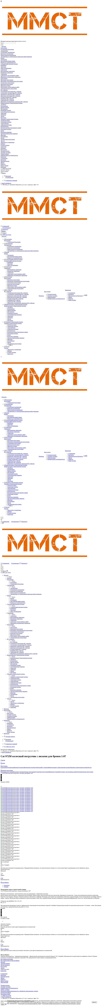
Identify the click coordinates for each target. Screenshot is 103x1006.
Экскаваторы (14, 588)
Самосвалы (13, 616)
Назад (10, 576)
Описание (6, 885)
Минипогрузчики (53, 772)
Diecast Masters (5, 882)
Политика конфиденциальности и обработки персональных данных (19, 991)
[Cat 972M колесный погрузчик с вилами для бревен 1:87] (17, 788)
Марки (2, 978)
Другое (12, 701)
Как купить (10, 713)
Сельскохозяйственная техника (18, 607)
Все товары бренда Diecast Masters (10, 960)
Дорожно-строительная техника (19, 677)
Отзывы (6, 886)
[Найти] (2, 45)
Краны (12, 598)
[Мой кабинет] (1, 520)
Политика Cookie (5, 994)
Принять (94, 1002)
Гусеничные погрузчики (42, 772)
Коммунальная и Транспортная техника (21, 658)
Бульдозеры (13, 582)
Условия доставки (5, 986)
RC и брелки (13, 642)
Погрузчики (13, 627)
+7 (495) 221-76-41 (6, 168)
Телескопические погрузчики (85, 772)
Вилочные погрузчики (7, 772)
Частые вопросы (5, 965)
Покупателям (4, 982)
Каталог (9, 578)
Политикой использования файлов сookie (29, 1003)
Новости (3, 979)
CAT (2, 878)
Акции (2, 968)
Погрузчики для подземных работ (67, 772)
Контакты (3, 975)
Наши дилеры (4, 981)
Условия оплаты (5, 985)
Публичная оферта (6, 992)
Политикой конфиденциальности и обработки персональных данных (61, 1003)
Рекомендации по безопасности (9, 988)
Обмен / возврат (5, 989)
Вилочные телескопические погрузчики (24, 772)
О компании (4, 973)
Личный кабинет (5, 963)
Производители (5, 976)
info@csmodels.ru (6, 183)
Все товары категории (7, 959)
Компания (10, 723)
